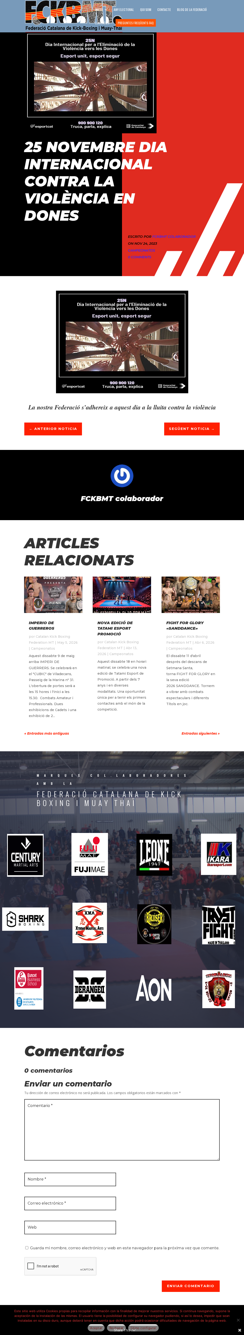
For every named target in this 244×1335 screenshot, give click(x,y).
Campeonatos (141, 250)
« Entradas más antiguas (46, 733)
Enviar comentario (190, 1286)
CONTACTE (164, 10)
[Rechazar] (238, 1320)
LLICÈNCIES (102, 23)
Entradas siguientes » (201, 733)
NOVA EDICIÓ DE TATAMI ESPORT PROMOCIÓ (115, 628)
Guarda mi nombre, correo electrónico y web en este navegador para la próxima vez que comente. (124, 1248)
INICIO (99, 10)
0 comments (139, 257)
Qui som (145, 10)
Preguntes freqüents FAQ (136, 22)
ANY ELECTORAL (124, 10)
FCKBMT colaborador (174, 236)
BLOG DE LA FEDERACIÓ (192, 10)
